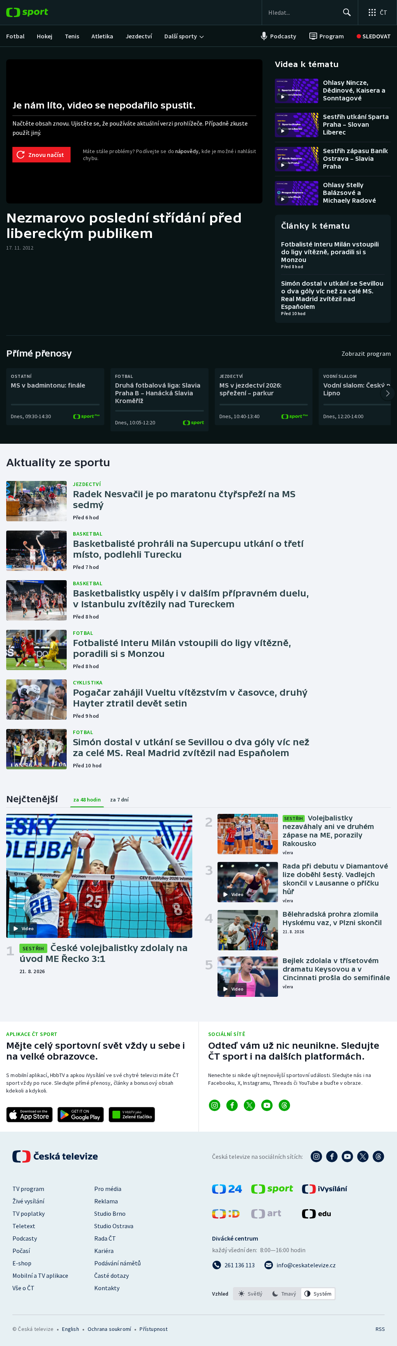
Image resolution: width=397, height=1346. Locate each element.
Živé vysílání (28, 1201)
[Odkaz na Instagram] (214, 1105)
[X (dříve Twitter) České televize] (363, 1156)
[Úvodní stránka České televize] (55, 1156)
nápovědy (186, 151)
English (70, 1328)
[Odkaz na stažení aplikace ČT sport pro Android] (80, 1114)
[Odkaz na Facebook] (232, 1105)
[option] (250, 1293)
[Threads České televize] (378, 1156)
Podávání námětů (117, 1263)
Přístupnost (153, 1328)
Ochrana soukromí (109, 1328)
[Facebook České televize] (332, 1156)
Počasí (21, 1251)
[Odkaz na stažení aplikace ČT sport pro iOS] (29, 1114)
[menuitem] (15, 36)
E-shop (21, 1263)
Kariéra (104, 1251)
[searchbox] (302, 12)
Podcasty (24, 1238)
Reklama (106, 1201)
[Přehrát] (282, 97)
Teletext (23, 1226)
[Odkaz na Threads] (284, 1105)
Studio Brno (110, 1213)
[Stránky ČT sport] (272, 1191)
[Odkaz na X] (249, 1105)
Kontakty (106, 1288)
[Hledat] (347, 12)
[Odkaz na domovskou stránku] (38, 12)
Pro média (107, 1189)
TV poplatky (28, 1213)
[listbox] (284, 1293)
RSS (380, 1328)
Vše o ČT (23, 1288)
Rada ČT (105, 1238)
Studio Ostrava (113, 1226)
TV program (28, 1189)
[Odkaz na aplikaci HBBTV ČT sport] (132, 1114)
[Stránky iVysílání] (324, 1191)
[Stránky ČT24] (227, 1191)
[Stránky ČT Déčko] (226, 1216)
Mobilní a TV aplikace (40, 1275)
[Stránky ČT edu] (316, 1216)
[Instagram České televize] (316, 1156)
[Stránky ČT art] (266, 1216)
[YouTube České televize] (347, 1156)
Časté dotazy (111, 1275)
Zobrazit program (366, 353)
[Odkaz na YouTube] (267, 1105)
